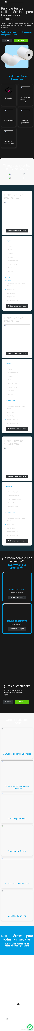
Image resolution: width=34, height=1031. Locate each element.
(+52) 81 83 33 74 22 (16, 965)
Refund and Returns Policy (21, 1025)
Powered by (27, 1029)
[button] (30, 1027)
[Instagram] (18, 1004)
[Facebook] (16, 1004)
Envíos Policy (8, 1025)
